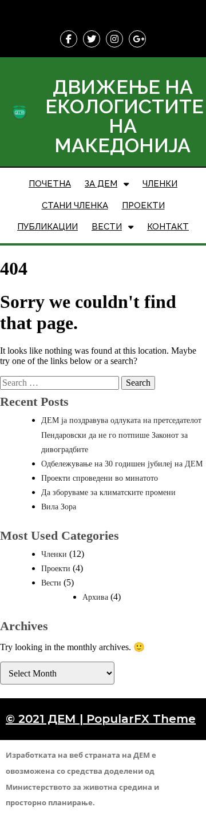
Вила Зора (58, 507)
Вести (51, 583)
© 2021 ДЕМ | (46, 719)
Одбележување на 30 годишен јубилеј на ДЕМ (122, 464)
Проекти (55, 568)
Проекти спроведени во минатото (99, 478)
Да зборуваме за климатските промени (108, 492)
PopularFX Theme (141, 719)
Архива (95, 597)
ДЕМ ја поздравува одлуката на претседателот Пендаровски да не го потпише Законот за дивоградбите (121, 434)
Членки (54, 554)
